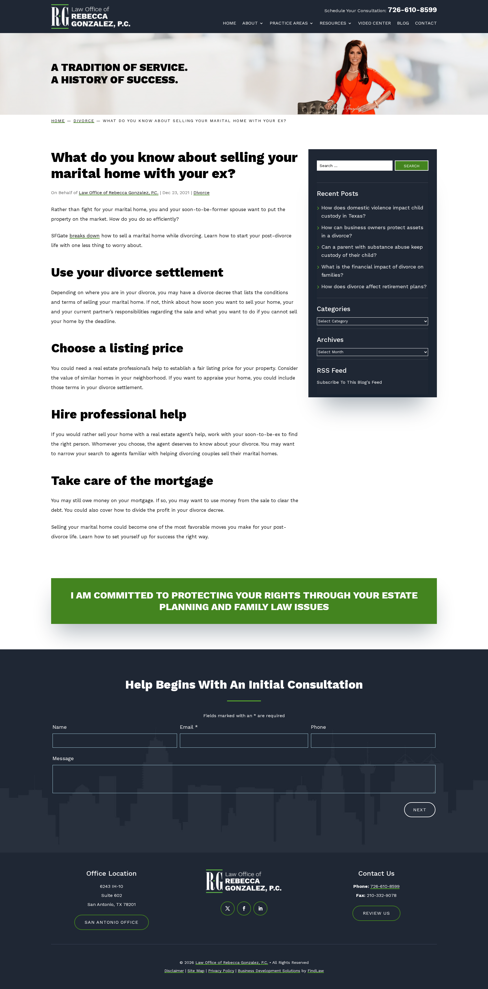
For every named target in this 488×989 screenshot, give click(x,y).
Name (60, 727)
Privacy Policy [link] (221, 970)
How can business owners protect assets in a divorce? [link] (372, 231)
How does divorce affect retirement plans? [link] (374, 286)
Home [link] (229, 23)
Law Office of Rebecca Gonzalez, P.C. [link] (118, 192)
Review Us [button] (376, 913)
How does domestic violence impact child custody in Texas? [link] (372, 212)
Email (189, 727)
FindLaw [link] (316, 970)
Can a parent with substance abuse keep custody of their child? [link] (372, 251)
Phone (318, 727)
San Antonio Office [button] (111, 922)
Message (63, 758)
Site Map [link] (196, 970)
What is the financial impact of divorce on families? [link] (372, 271)
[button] (228, 908)
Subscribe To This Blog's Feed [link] (349, 382)
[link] (91, 16)
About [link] (250, 23)
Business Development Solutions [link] (269, 970)
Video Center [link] (374, 23)
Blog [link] (403, 23)
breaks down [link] (84, 235)
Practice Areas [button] (289, 23)
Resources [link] (333, 23)
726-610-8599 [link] (412, 10)
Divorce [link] (201, 192)
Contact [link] (426, 23)
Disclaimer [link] (174, 970)
